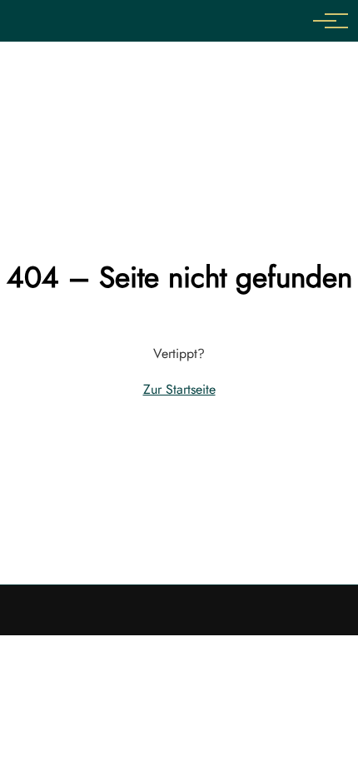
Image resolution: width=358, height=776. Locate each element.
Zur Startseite (179, 389)
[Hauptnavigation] (324, 20)
